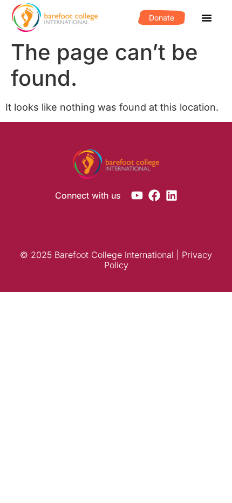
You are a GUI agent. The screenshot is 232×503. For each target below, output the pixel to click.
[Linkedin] (172, 195)
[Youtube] (137, 195)
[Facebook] (154, 195)
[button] (207, 18)
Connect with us (87, 195)
